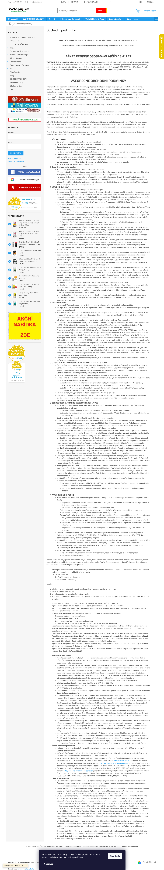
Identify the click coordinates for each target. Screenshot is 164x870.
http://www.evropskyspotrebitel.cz (78, 771)
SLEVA (63, 2)
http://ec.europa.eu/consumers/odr (114, 763)
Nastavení (49, 863)
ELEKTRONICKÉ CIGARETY (20, 44)
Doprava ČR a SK (91, 2)
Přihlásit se (15, 153)
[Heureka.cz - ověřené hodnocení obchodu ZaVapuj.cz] (24, 203)
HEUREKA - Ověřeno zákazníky (68, 846)
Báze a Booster (16, 58)
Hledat (101, 10)
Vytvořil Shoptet (149, 862)
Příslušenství (15, 72)
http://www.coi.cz (121, 761)
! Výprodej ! (14, 41)
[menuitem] (13, 19)
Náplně (13, 48)
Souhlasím (115, 856)
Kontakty (75, 2)
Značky (12, 89)
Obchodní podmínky (90, 846)
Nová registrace (15, 158)
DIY (11, 68)
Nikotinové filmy (16, 86)
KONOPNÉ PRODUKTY (18, 79)
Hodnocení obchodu (130, 846)
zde (48, 107)
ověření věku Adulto (26, 869)
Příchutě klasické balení (19, 51)
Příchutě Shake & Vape (19, 55)
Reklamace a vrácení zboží (110, 846)
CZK (141, 2)
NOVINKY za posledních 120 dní (22, 37)
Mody (12, 75)
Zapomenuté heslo (16, 161)
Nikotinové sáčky (16, 82)
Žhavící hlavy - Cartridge (19, 65)
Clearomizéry (15, 61)
